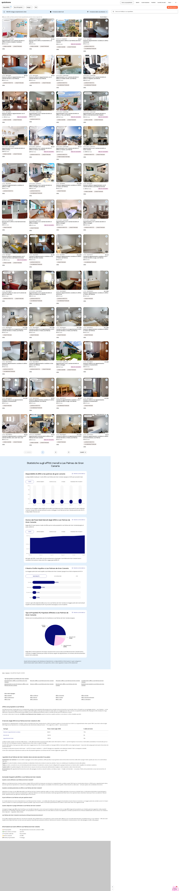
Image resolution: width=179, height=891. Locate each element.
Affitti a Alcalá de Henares (87, 697)
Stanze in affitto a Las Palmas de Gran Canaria (41, 684)
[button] (170, 2)
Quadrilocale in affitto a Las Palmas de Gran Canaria (92, 681)
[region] (145, 450)
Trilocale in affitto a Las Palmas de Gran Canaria (68, 680)
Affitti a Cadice (59, 697)
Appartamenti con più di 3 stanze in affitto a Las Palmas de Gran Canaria (16, 684)
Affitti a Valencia (34, 695)
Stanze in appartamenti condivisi (11, 732)
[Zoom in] (112, 887)
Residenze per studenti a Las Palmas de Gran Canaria (92, 684)
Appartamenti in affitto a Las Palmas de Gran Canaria (15, 681)
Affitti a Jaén (59, 699)
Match (137, 2)
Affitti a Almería (34, 699)
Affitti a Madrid (8, 695)
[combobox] (145, 11)
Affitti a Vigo (7, 699)
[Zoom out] (112, 889)
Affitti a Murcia (33, 697)
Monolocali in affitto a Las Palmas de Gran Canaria (66, 684)
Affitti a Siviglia (84, 695)
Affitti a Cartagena (85, 699)
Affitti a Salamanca (9, 697)
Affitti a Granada (60, 695)
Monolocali (6, 735)
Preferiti (153, 2)
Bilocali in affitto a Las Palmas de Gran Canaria (42, 680)
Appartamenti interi (8, 738)
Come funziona (145, 2)
